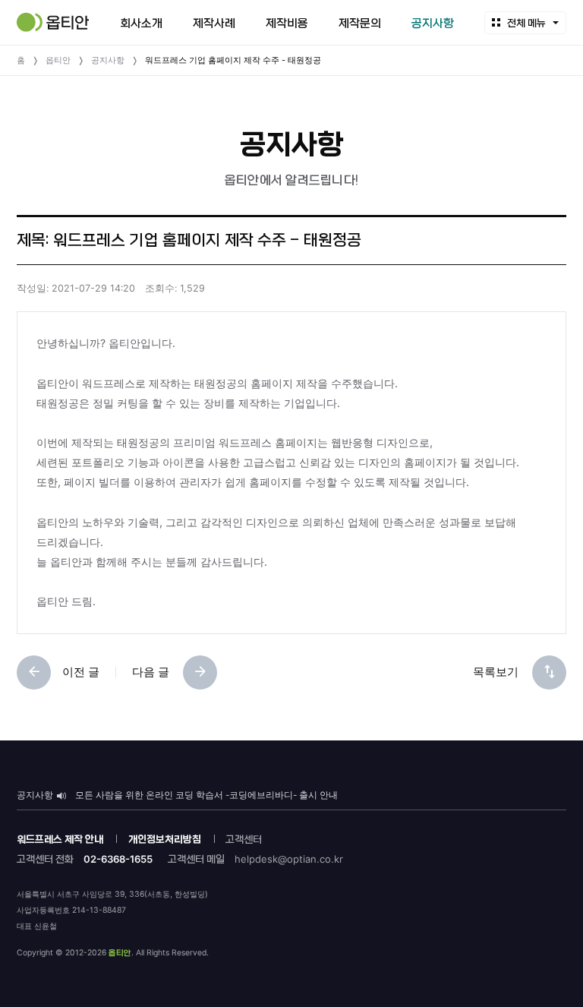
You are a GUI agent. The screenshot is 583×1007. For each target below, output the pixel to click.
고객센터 (243, 839)
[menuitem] (141, 23)
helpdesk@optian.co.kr (289, 859)
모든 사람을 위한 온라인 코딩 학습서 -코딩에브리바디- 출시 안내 (206, 795)
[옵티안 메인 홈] (53, 22)
